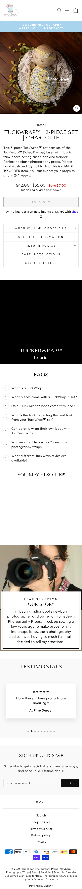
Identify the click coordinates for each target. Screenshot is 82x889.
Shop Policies (41, 822)
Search (41, 815)
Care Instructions (41, 254)
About (40, 801)
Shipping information (41, 236)
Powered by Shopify (41, 885)
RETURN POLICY (41, 245)
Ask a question (41, 263)
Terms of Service (41, 829)
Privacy (41, 842)
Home (40, 125)
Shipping (25, 190)
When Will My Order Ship (41, 228)
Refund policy (41, 835)
